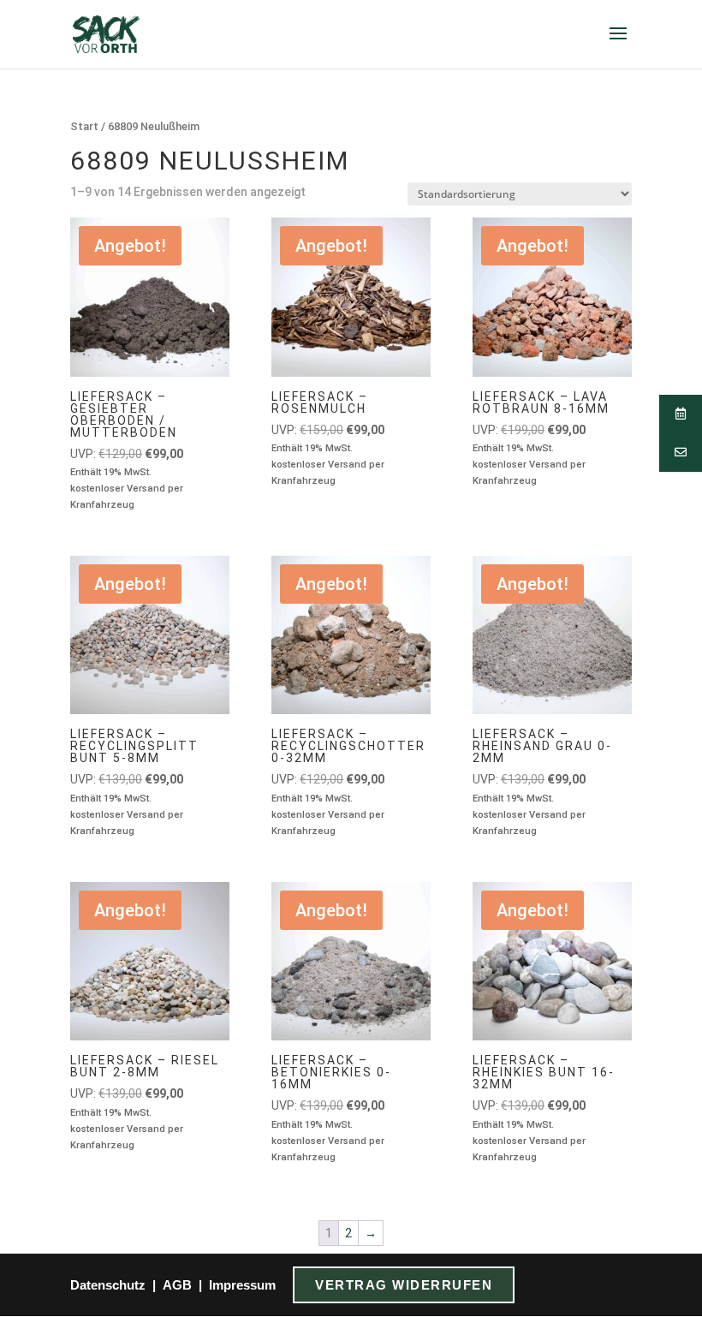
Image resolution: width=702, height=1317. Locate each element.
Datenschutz (108, 1285)
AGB (177, 1285)
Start (84, 126)
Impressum (242, 1285)
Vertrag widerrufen (403, 1285)
